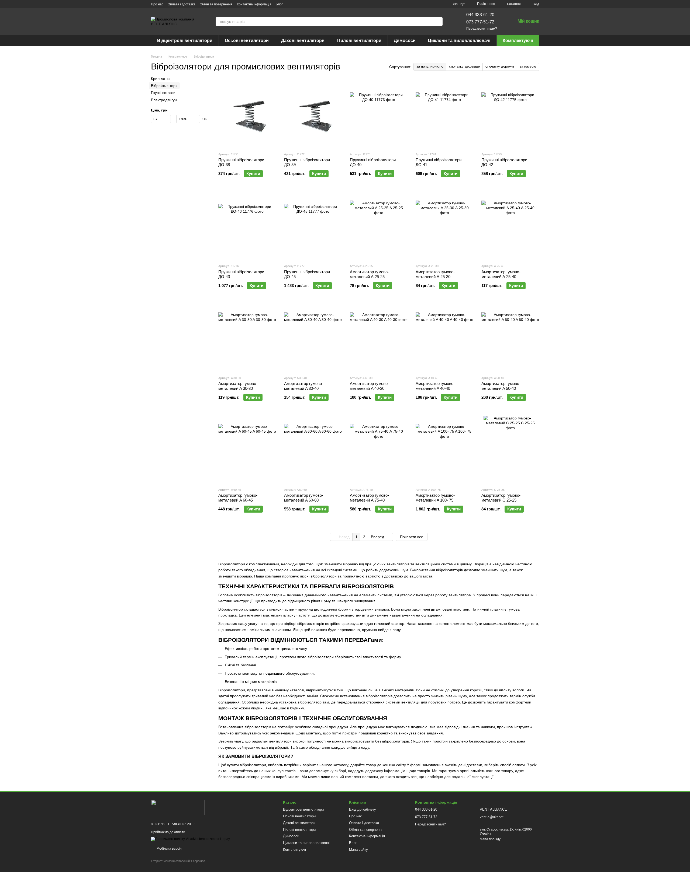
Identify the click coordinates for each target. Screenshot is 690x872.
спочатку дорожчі (499, 66)
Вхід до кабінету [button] (362, 809)
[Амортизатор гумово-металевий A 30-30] (247, 337)
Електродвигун (164, 100)
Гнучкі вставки (163, 93)
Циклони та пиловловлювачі (459, 40)
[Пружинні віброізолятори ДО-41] (444, 114)
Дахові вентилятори (303, 40)
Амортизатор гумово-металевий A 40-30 (369, 386)
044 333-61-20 (480, 14)
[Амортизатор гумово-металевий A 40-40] (444, 337)
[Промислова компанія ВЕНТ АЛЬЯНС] (178, 807)
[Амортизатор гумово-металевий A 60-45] (247, 449)
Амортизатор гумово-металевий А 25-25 (369, 274)
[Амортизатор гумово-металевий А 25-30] (444, 225)
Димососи (405, 40)
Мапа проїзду (490, 839)
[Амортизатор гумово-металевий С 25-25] (510, 449)
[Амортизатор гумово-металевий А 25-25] (379, 225)
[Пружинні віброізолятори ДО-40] (379, 114)
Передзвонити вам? (481, 28)
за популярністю (429, 66)
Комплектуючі (518, 40)
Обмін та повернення (216, 4)
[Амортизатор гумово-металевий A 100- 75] (444, 449)
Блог (279, 4)
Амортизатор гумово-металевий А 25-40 (500, 274)
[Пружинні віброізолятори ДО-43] (247, 225)
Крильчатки (161, 78)
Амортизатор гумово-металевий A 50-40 (500, 386)
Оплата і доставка (181, 4)
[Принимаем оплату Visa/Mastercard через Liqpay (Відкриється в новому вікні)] (190, 839)
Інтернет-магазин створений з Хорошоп (178, 861)
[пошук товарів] (438, 21)
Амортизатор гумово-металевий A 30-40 (303, 386)
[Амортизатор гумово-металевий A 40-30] (379, 337)
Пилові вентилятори (359, 40)
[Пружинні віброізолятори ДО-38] (247, 114)
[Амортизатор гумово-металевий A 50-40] (510, 337)
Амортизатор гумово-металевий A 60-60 (303, 497)
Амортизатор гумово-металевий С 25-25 (500, 497)
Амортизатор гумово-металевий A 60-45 (237, 497)
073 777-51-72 (480, 22)
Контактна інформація (254, 4)
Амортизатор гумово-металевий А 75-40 (369, 497)
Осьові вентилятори (247, 40)
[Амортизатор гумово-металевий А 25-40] (510, 225)
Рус (462, 4)
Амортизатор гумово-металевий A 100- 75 (435, 497)
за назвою (528, 66)
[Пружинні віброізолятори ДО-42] (510, 114)
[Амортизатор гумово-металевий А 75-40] (379, 449)
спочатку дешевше (464, 66)
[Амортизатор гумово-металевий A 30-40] (313, 337)
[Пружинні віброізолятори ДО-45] (313, 225)
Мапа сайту (358, 850)
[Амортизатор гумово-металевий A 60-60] (313, 449)
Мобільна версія (169, 848)
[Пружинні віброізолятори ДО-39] (313, 114)
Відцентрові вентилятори (184, 40)
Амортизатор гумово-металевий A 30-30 (237, 386)
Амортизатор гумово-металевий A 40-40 (435, 386)
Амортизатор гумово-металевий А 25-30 (435, 274)
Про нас (157, 4)
